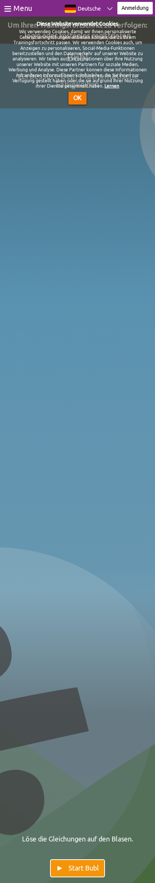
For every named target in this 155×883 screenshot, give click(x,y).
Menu (23, 8)
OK (77, 97)
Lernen (112, 85)
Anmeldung (135, 8)
